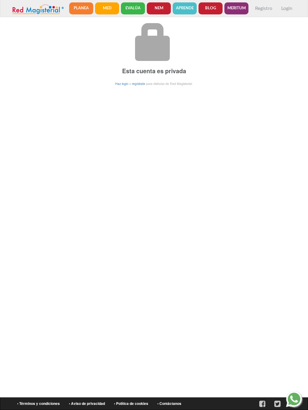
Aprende (185, 8)
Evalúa (132, 8)
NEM (159, 8)
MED (107, 8)
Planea (81, 8)
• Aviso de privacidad (87, 403)
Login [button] (286, 8)
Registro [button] (263, 8)
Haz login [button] (121, 83)
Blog (210, 8)
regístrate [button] (138, 83)
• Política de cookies (131, 403)
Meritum (236, 8)
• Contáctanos (169, 403)
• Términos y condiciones (38, 403)
